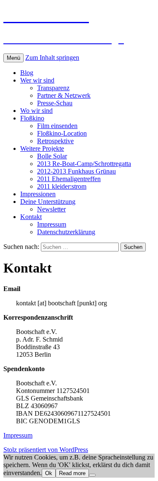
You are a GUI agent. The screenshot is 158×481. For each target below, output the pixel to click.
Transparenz (53, 87)
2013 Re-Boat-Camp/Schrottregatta (84, 163)
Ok (48, 473)
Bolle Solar (52, 156)
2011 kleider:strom (61, 186)
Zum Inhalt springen (52, 57)
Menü (13, 58)
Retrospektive (55, 140)
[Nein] (92, 475)
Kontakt (31, 216)
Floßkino (32, 118)
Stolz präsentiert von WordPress (45, 449)
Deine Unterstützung (47, 201)
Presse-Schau (54, 103)
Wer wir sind (37, 80)
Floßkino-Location (62, 133)
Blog (26, 72)
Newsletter (51, 209)
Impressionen (38, 194)
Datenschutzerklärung (66, 231)
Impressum (51, 224)
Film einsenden (57, 125)
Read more (72, 473)
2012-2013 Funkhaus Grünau (76, 171)
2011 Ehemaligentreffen (69, 178)
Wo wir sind (36, 110)
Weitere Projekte (42, 148)
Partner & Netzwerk (64, 95)
